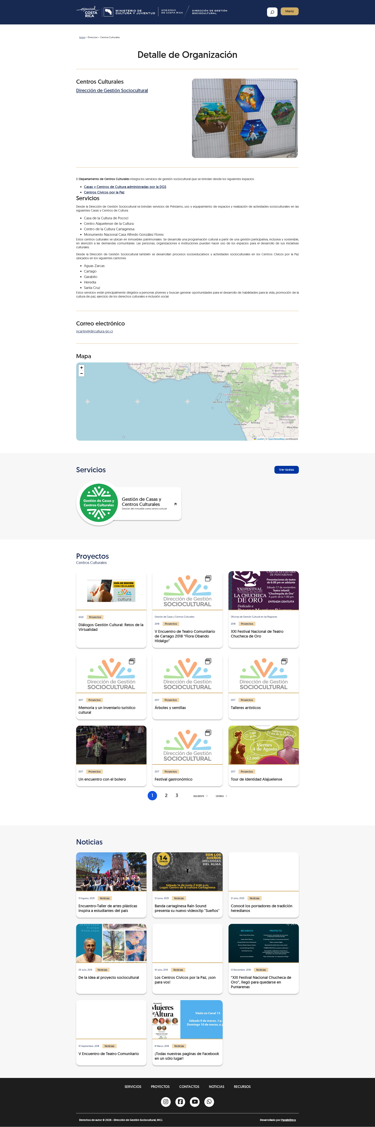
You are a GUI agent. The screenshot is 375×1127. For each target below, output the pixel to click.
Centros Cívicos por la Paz (104, 192)
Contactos (189, 1086)
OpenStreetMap (276, 438)
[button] (81, 368)
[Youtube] (195, 1102)
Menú (289, 11)
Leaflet (260, 438)
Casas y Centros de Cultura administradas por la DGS (125, 187)
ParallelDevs (288, 1120)
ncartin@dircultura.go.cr (94, 331)
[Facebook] (180, 1102)
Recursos (242, 1086)
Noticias (216, 1086)
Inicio (82, 37)
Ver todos (286, 470)
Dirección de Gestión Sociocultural (112, 90)
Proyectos (160, 1086)
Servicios (133, 1086)
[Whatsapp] (209, 1102)
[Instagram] (166, 1102)
